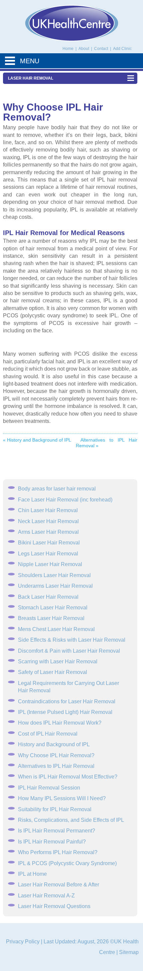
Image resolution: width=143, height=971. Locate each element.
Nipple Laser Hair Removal (50, 564)
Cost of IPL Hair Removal (47, 734)
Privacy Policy (23, 941)
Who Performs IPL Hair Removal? (57, 852)
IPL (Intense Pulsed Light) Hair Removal (65, 712)
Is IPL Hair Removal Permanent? (56, 830)
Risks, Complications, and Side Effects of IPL (71, 820)
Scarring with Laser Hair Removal (57, 661)
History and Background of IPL (54, 744)
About (84, 48)
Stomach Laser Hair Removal (52, 607)
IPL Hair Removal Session (49, 788)
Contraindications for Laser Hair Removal (66, 701)
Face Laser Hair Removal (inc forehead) (65, 499)
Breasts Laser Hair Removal (51, 618)
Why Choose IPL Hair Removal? (56, 755)
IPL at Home (32, 874)
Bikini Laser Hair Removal (49, 542)
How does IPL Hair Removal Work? (59, 723)
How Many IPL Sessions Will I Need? (62, 798)
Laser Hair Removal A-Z (46, 895)
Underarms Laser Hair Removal (55, 586)
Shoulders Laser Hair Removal (54, 575)
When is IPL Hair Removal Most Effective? (67, 777)
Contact (101, 48)
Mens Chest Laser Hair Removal (56, 629)
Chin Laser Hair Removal (48, 510)
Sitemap (129, 952)
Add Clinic (122, 48)
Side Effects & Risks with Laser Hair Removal (71, 640)
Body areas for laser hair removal (57, 488)
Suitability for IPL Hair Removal (54, 809)
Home (68, 48)
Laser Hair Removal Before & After (58, 884)
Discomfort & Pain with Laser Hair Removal (69, 651)
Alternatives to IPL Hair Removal (56, 766)
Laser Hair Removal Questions (54, 906)
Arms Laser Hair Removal (48, 532)
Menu (29, 61)
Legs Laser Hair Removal (48, 553)
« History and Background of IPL (37, 440)
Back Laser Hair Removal (48, 597)
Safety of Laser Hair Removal (52, 672)
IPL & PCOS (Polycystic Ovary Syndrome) (67, 863)
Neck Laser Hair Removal (48, 521)
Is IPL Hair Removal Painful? (52, 841)
